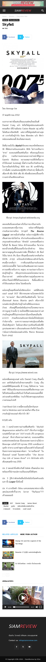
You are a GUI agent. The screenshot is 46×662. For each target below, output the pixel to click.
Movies (11, 16)
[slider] (21, 607)
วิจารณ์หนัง (16, 509)
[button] (4, 10)
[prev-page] (3, 574)
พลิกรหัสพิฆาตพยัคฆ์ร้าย (26, 506)
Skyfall (5, 506)
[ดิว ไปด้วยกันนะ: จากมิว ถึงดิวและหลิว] (8, 566)
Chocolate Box (22, 16)
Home (4, 16)
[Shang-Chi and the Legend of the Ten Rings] (8, 543)
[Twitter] (23, 647)
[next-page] (7, 574)
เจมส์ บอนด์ (27, 509)
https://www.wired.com (26, 372)
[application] (23, 597)
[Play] (5, 607)
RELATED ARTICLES (10, 534)
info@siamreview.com (28, 640)
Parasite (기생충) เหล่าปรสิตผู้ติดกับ (28, 552)
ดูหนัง (13, 506)
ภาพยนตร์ (6, 509)
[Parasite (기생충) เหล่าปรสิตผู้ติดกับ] (8, 555)
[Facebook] (16, 647)
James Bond (32, 503)
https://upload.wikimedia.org (26, 217)
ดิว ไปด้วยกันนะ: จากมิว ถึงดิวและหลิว (28, 563)
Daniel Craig (20, 503)
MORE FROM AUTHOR (28, 534)
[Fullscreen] (40, 607)
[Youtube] (29, 647)
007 (11, 503)
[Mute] (37, 607)
